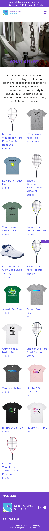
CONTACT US (11, 519)
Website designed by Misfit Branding (24, 528)
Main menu (10, 496)
